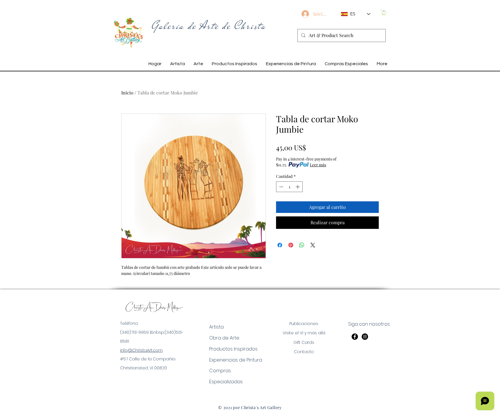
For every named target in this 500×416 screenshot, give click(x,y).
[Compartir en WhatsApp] (301, 245)
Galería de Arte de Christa (209, 26)
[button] (383, 12)
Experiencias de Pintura (235, 360)
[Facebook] (355, 336)
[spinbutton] (289, 187)
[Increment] (298, 187)
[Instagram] (365, 336)
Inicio (127, 93)
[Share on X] (312, 245)
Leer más (318, 164)
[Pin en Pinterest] (290, 245)
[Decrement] (280, 187)
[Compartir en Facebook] (279, 245)
